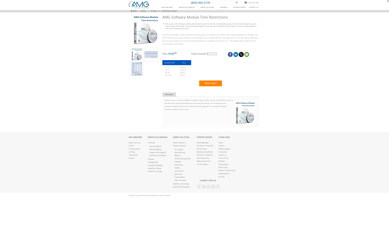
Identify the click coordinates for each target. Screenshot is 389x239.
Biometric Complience (205, 155)
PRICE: (169, 53)
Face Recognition (155, 146)
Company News (134, 149)
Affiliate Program (224, 149)
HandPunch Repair (154, 168)
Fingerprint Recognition (157, 152)
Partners (221, 146)
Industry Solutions (179, 146)
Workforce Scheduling (181, 184)
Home (221, 143)
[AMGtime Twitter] (204, 186)
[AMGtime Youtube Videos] (213, 186)
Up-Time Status (202, 164)
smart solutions (207, 7)
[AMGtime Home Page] (139, 4)
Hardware (151, 143)
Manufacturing (180, 152)
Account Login (253, 3)
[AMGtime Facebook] (199, 186)
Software (151, 159)
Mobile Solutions (179, 143)
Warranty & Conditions (205, 152)
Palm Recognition (155, 149)
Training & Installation (155, 165)
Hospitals (178, 162)
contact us (253, 7)
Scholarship (223, 152)
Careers (131, 158)
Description (169, 94)
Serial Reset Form (203, 158)
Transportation (180, 177)
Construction (179, 171)
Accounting (179, 149)
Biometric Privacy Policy (227, 170)
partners (223, 7)
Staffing (177, 168)
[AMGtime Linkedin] (208, 186)
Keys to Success (134, 143)
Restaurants (179, 165)
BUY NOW (212, 83)
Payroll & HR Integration (181, 187)
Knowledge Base (203, 143)
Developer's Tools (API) (205, 146)
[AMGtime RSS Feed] (218, 186)
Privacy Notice (224, 164)
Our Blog (132, 152)
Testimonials (133, 155)
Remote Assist (202, 149)
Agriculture (178, 174)
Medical (177, 155)
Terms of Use (223, 158)
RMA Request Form (204, 161)
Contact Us (222, 155)
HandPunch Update (155, 171)
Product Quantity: (199, 54)
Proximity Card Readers (157, 155)
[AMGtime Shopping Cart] (245, 3)
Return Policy (223, 167)
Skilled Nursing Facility (183, 159)
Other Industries (180, 180)
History (131, 146)
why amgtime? (167, 7)
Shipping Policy (224, 173)
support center (239, 7)
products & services (187, 7)
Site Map (222, 161)
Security (221, 176)
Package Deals (153, 162)
